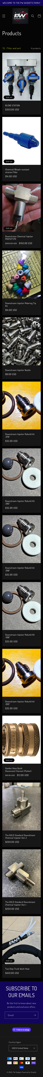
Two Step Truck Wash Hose (17, 968)
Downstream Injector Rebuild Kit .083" (20, 502)
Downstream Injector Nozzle (18, 370)
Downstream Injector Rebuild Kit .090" (20, 636)
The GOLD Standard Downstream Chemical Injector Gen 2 (20, 836)
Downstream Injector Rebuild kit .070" (20, 435)
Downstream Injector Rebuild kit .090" (20, 569)
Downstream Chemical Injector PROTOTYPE (19, 237)
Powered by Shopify (29, 1072)
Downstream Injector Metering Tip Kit (20, 304)
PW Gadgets (17, 1072)
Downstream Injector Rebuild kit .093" (20, 703)
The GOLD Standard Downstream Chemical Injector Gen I (20, 903)
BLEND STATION (12, 105)
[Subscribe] (35, 1015)
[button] (3, 16)
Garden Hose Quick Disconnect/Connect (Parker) (18, 769)
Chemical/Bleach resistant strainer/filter (17, 170)
